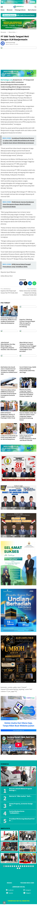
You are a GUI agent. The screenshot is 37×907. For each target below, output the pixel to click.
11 (24, 866)
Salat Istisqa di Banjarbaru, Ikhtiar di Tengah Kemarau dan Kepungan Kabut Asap (8, 415)
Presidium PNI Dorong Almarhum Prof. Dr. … (22, 819)
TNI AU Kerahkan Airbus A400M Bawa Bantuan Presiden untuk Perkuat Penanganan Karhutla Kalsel (8, 393)
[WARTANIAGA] (18, 6)
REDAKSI (9, 883)
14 (31, 866)
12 (27, 866)
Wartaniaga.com (7, 80)
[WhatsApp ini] (34, 283)
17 (19, 868)
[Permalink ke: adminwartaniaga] (3, 43)
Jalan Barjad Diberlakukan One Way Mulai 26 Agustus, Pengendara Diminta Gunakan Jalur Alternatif (9, 346)
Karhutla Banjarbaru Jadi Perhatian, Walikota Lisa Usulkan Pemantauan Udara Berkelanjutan (9, 320)
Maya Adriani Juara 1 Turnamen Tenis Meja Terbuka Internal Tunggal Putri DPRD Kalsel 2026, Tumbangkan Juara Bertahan (28, 347)
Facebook (10, 890)
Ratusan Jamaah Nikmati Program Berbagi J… (20, 789)
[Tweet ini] (25, 283)
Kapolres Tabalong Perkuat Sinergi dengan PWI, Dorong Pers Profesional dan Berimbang (27, 323)
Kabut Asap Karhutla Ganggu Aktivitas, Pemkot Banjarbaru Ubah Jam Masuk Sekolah (28, 437)
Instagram (28, 890)
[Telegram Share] (30, 283)
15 (33, 866)
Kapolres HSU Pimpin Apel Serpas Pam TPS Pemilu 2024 (9, 291)
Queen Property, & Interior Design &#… (21, 804)
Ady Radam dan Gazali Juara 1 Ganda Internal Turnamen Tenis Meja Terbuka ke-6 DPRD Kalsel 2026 (9, 370)
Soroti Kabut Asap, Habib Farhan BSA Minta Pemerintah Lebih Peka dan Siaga (28, 369)
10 (22, 866)
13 (29, 866)
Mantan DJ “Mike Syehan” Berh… (20, 796)
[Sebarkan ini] (21, 283)
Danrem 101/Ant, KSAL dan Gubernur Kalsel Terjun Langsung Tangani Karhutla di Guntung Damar (28, 416)
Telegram (28, 893)
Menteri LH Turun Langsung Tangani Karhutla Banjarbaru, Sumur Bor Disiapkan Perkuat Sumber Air (26, 392)
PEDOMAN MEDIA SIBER (27, 883)
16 (17, 868)
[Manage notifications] (4, 902)
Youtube (10, 893)
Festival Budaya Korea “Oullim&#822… (16, 812)
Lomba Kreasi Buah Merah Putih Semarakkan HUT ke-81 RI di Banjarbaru (9, 437)
